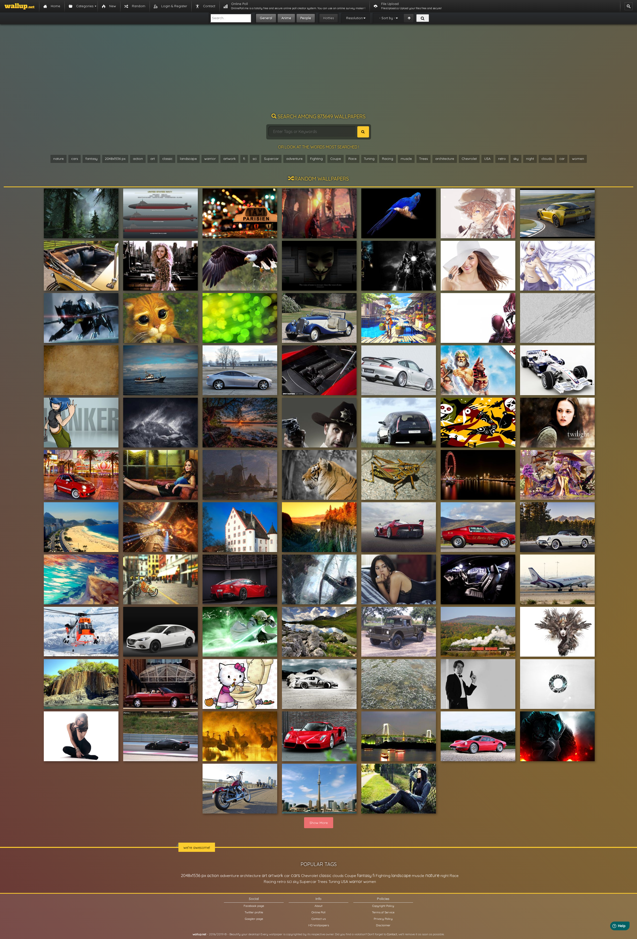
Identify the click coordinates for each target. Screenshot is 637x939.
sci (255, 159)
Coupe (335, 159)
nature (58, 159)
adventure (294, 159)
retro (502, 159)
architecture (444, 159)
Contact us (319, 919)
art (152, 159)
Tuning (369, 159)
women (578, 159)
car (562, 159)
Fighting (316, 159)
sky (516, 159)
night (530, 159)
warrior (210, 159)
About (318, 906)
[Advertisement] (318, 71)
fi (244, 159)
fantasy (91, 159)
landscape (188, 159)
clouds (546, 159)
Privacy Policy (383, 919)
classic (167, 159)
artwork (229, 159)
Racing (387, 159)
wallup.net (199, 934)
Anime (286, 18)
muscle (406, 159)
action (138, 159)
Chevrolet (469, 159)
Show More (319, 822)
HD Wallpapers (318, 925)
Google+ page (254, 919)
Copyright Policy (383, 906)
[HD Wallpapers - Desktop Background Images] (19, 6)
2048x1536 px (115, 159)
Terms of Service (383, 912)
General (266, 18)
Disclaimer (383, 925)
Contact (392, 934)
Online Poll (318, 912)
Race (352, 159)
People (305, 18)
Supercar (271, 159)
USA (487, 159)
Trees (423, 159)
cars (74, 159)
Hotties (328, 18)
